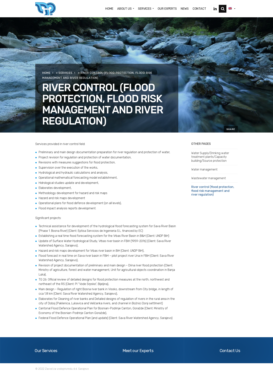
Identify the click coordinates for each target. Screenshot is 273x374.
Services (65, 73)
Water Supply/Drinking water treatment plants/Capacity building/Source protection (210, 156)
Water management (204, 169)
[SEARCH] (223, 9)
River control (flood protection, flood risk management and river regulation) (212, 190)
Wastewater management (208, 178)
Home (46, 73)
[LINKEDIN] (215, 9)
